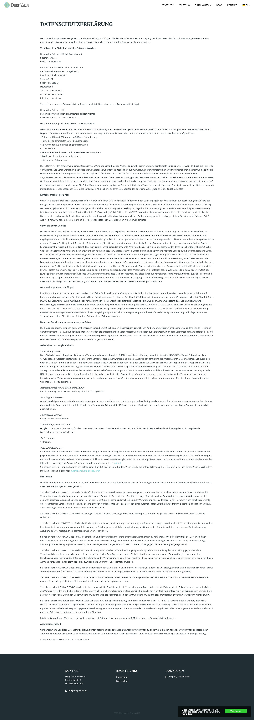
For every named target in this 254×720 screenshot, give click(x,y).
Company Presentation (178, 676)
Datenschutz (122, 681)
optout (117, 463)
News (219, 5)
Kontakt (232, 5)
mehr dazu (187, 713)
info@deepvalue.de (77, 690)
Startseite (168, 5)
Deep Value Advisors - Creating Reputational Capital (16, 5)
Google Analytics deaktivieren (85, 470)
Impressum (121, 677)
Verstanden (235, 710)
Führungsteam (203, 5)
